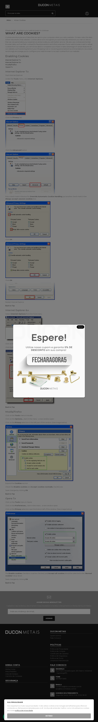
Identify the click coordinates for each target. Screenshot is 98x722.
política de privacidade (24, 710)
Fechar (80, 327)
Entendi (49, 716)
